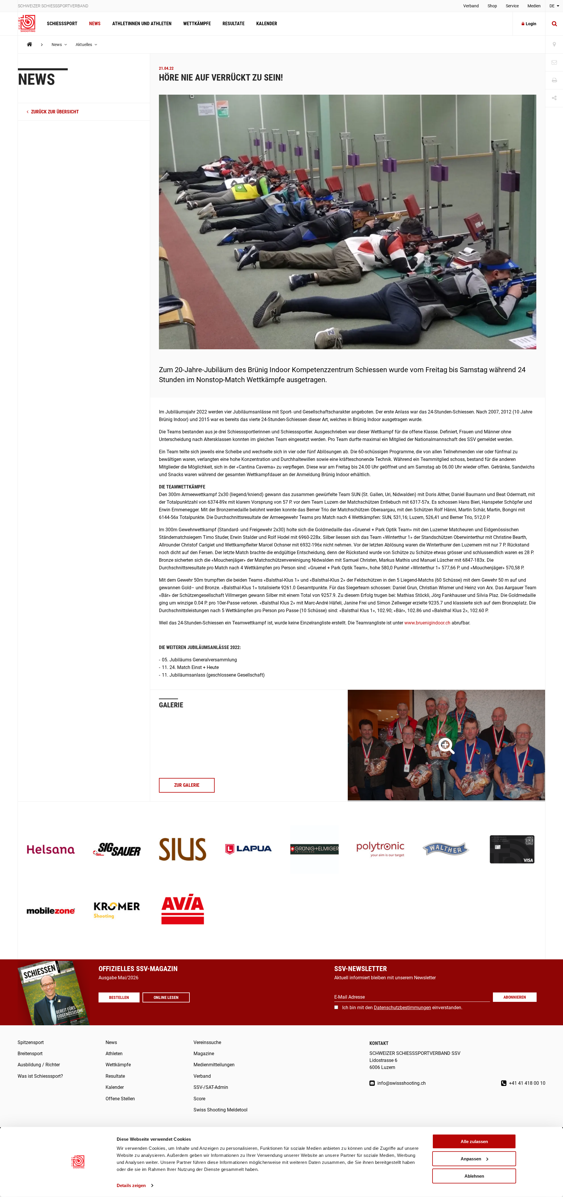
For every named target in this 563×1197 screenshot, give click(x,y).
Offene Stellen (120, 1098)
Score (199, 1098)
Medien (534, 6)
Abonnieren (514, 997)
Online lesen (166, 997)
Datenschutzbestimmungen (402, 1007)
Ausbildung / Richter (39, 1064)
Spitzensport (31, 1042)
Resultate (234, 23)
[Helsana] (51, 850)
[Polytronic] (380, 850)
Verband (471, 6)
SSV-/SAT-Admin (211, 1087)
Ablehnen (474, 1175)
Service (512, 6)
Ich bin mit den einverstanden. (402, 1007)
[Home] (29, 44)
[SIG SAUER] (117, 850)
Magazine (204, 1053)
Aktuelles (84, 44)
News (95, 23)
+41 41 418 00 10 (526, 1083)
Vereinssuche (207, 1042)
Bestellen (119, 997)
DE (552, 6)
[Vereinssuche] (554, 45)
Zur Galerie (186, 785)
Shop (492, 6)
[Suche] (554, 23)
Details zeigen (131, 1185)
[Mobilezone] (51, 911)
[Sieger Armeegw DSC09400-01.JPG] (446, 745)
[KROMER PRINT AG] (117, 911)
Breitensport (30, 1053)
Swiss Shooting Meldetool (220, 1110)
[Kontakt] (554, 62)
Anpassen (471, 1158)
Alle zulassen (474, 1141)
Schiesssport (62, 23)
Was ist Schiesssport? (40, 1076)
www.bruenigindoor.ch (427, 623)
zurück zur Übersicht (54, 112)
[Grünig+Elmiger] (314, 850)
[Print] (554, 80)
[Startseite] (29, 23)
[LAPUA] (249, 850)
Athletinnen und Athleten (142, 23)
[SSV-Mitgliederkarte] (512, 850)
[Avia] (183, 911)
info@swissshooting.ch (401, 1083)
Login (531, 23)
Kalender (266, 23)
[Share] (554, 98)
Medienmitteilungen (214, 1064)
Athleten (114, 1053)
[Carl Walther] (446, 850)
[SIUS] (183, 850)
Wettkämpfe (197, 23)
